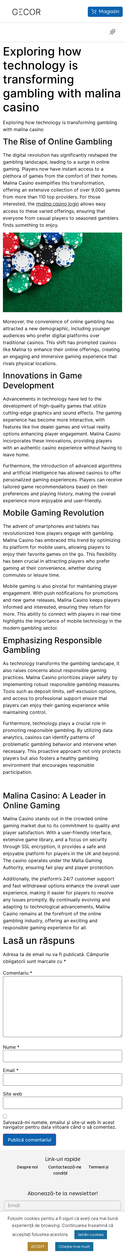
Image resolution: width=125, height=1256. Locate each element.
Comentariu (17, 973)
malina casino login (57, 204)
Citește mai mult (74, 1246)
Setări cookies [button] (90, 1234)
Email (11, 1070)
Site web (12, 1093)
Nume (11, 1047)
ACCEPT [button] (37, 1246)
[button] (105, 12)
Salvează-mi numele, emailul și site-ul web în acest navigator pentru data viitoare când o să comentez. (59, 1124)
